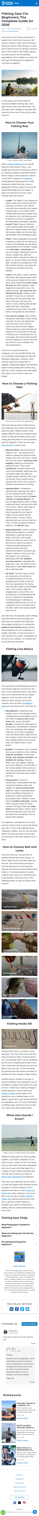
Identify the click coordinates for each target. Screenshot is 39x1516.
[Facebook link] (15, 1502)
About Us (20, 1475)
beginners (28, 178)
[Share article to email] (27, 1309)
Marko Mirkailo (13, 31)
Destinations (19, 1479)
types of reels (7, 445)
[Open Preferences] (3, 1512)
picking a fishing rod (15, 164)
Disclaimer (19, 1509)
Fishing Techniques (19, 1487)
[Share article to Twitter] (22, 1309)
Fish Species (19, 1483)
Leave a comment (29, 1324)
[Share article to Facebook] (17, 1309)
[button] (19, 1226)
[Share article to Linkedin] (11, 1309)
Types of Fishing (19, 1491)
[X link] (19, 1502)
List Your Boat (19, 1497)
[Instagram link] (24, 1502)
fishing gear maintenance (12, 1177)
